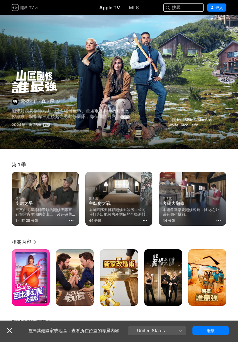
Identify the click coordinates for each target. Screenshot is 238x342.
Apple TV (109, 7)
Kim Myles (186, 119)
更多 (125, 117)
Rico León (190, 125)
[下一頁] (232, 197)
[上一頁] (6, 197)
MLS (134, 7)
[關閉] (9, 330)
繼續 (210, 330)
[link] (24, 242)
